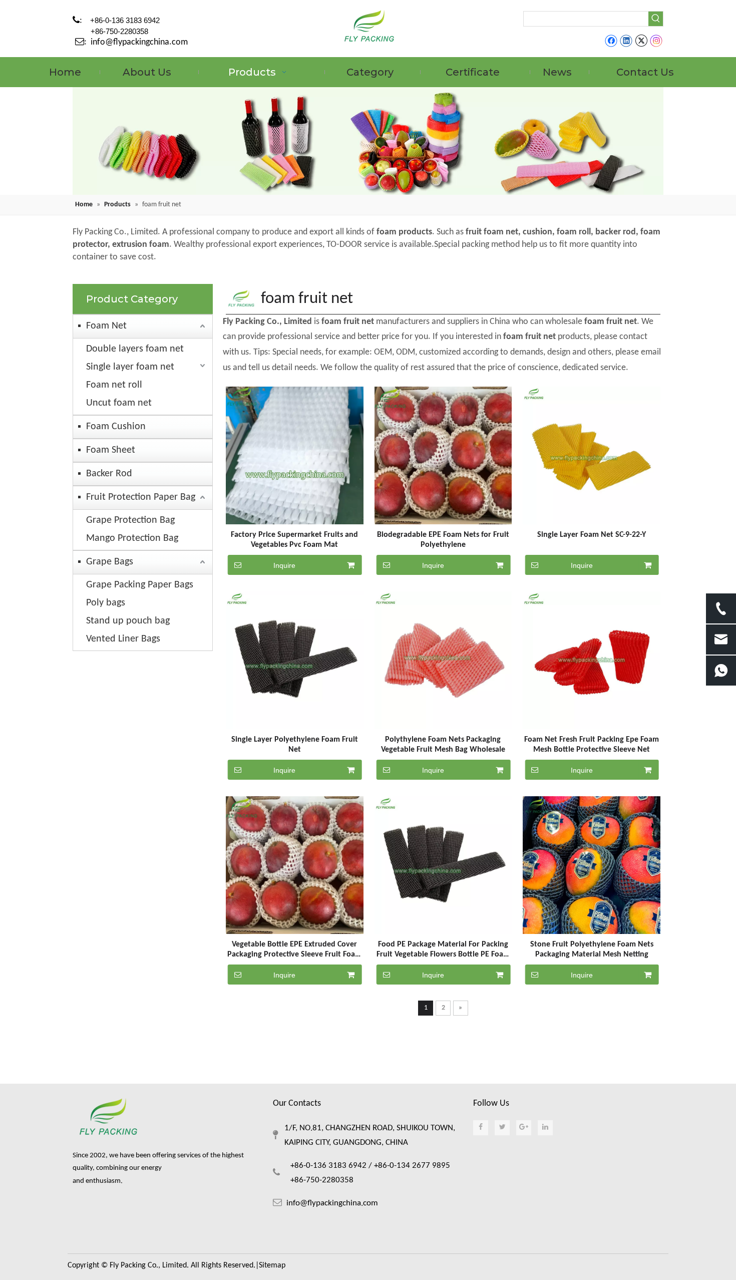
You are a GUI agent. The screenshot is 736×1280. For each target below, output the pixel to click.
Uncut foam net (119, 403)
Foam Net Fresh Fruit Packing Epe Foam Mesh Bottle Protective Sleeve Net (591, 745)
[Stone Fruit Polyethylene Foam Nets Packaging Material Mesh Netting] (591, 865)
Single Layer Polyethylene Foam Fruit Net (294, 745)
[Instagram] (656, 41)
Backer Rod (109, 474)
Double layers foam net (135, 349)
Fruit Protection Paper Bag (140, 497)
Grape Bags (109, 562)
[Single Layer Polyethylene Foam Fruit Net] (294, 660)
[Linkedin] (626, 41)
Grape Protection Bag (130, 520)
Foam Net (106, 326)
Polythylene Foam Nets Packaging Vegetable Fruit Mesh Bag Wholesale (443, 745)
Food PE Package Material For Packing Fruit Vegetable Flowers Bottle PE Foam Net (443, 949)
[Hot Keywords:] (655, 19)
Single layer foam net (130, 367)
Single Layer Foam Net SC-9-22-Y (591, 535)
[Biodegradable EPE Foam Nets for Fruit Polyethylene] (443, 455)
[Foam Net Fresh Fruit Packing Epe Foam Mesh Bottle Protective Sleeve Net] (591, 660)
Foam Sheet (110, 450)
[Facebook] (611, 41)
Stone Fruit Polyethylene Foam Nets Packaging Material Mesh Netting (591, 949)
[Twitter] (641, 41)
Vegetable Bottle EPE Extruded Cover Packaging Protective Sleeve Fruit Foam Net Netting (294, 949)
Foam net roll (114, 385)
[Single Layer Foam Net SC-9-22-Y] (591, 455)
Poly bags (105, 603)
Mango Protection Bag (132, 538)
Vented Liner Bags (123, 639)
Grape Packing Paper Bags (139, 585)
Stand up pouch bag (128, 621)
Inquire (284, 565)
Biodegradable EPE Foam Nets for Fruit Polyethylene (443, 540)
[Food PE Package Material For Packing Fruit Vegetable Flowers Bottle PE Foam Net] (443, 865)
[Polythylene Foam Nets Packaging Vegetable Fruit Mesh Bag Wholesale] (443, 660)
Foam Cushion (116, 427)
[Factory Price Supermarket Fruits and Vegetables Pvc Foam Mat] (294, 455)
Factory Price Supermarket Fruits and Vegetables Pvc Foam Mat (294, 540)
